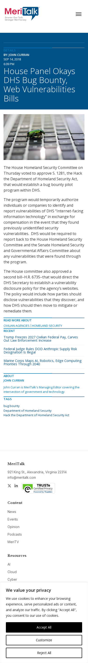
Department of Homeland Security (27, 410)
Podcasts (15, 534)
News (12, 512)
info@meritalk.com (22, 477)
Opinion (13, 527)
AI (9, 564)
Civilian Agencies (17, 325)
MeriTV (13, 542)
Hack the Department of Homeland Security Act (36, 415)
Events (13, 519)
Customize (44, 640)
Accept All (44, 627)
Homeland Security (47, 325)
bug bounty (11, 406)
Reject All (44, 652)
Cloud (12, 572)
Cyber (12, 579)
